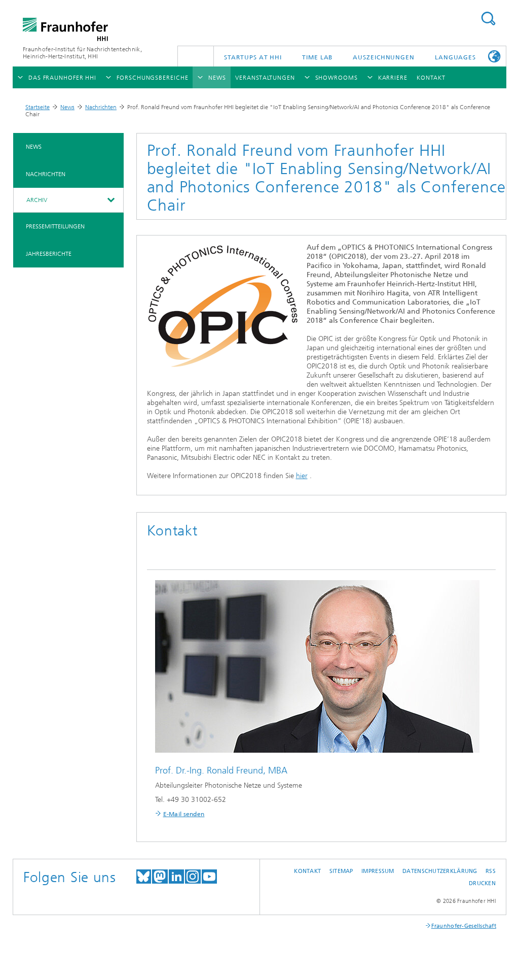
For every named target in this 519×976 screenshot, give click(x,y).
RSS (491, 871)
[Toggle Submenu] (110, 200)
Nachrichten (101, 107)
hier (302, 476)
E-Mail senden (184, 814)
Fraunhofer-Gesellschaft (463, 926)
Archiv (36, 200)
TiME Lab (317, 57)
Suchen (488, 18)
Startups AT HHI (253, 57)
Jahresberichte (48, 253)
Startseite (37, 107)
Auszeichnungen (384, 57)
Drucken (482, 883)
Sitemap (341, 871)
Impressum (377, 871)
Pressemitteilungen (55, 226)
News (67, 107)
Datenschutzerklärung (439, 871)
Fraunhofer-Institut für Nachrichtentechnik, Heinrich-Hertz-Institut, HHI (82, 53)
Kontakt (307, 871)
